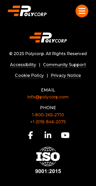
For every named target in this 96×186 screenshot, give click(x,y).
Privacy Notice (66, 75)
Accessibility (23, 64)
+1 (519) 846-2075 (48, 121)
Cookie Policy (29, 75)
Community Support (64, 64)
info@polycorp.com (48, 97)
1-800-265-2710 (48, 114)
